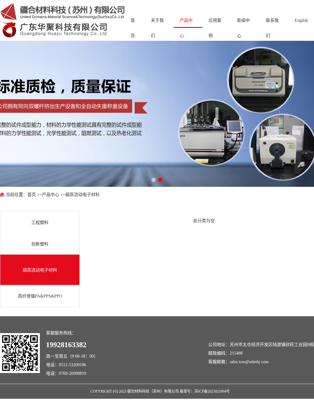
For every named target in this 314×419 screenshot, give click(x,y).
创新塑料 (39, 244)
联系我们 (272, 23)
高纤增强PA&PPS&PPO (40, 296)
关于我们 (157, 23)
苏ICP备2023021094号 (212, 391)
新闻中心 (243, 23)
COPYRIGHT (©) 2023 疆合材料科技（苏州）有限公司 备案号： (142, 391)
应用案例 (215, 23)
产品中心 (186, 23)
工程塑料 (39, 222)
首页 (133, 23)
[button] (153, 180)
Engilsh (301, 20)
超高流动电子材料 (82, 194)
